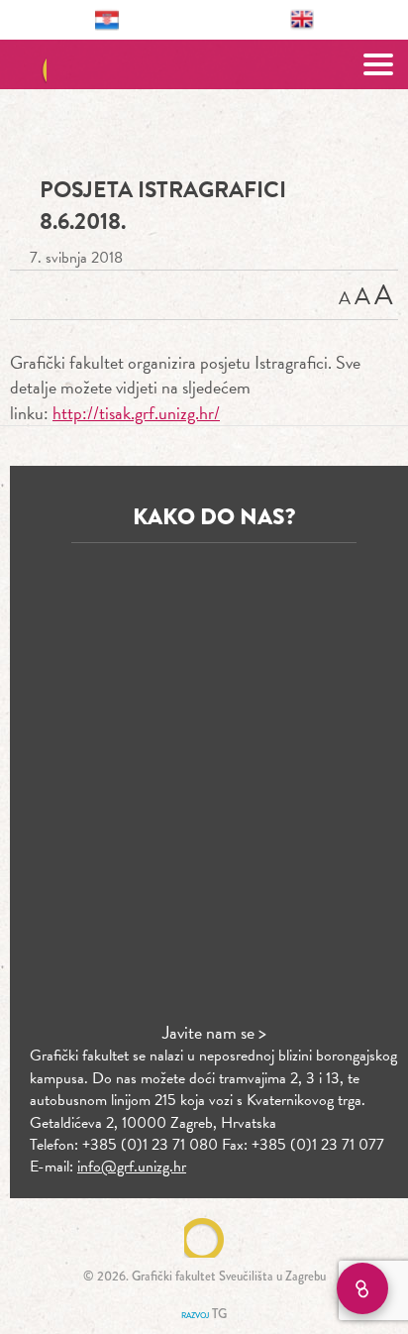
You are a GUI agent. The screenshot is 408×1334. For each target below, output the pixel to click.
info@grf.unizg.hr (131, 1166)
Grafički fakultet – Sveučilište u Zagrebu (204, 64)
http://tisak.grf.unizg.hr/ (136, 412)
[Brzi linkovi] (362, 1288)
